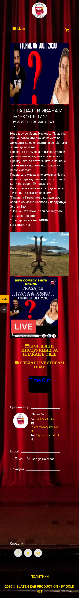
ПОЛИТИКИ (40, 577)
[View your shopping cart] (67, 31)
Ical (20, 459)
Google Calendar (42, 459)
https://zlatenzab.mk (47, 435)
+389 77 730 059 (44, 419)
